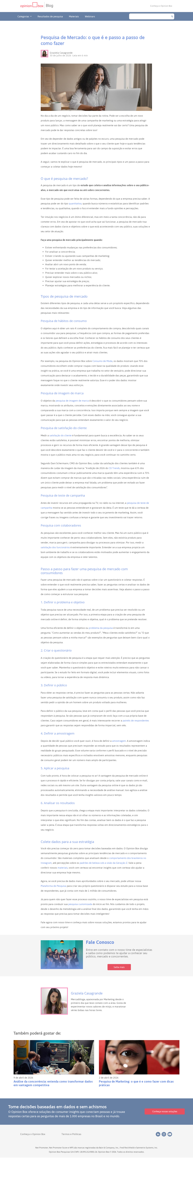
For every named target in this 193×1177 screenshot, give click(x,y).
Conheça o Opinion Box (161, 6)
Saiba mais (119, 967)
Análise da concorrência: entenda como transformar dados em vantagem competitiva (53, 1083)
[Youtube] (170, 1134)
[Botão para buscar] (172, 16)
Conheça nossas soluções (164, 1111)
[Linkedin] (159, 1134)
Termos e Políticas (71, 1134)
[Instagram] (165, 1134)
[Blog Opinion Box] (32, 6)
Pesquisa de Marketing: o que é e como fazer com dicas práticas (136, 1083)
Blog (49, 5)
